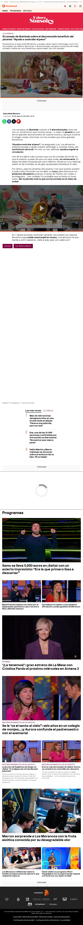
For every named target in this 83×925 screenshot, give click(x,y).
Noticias (27, 11)
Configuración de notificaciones (47, 920)
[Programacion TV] (70, 6)
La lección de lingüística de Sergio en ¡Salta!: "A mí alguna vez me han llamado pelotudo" (20, 769)
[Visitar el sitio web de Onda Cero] (65, 899)
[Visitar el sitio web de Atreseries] (55, 899)
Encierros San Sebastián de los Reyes (23, 2)
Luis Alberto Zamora (23, 246)
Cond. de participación (61, 916)
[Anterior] (1, 2)
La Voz (39, 2)
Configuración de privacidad (24, 920)
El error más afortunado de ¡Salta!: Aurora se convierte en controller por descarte (61, 768)
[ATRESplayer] (75, 6)
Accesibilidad (65, 920)
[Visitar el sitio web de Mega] (46, 899)
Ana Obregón (50, 29)
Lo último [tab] (48, 410)
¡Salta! (6, 2)
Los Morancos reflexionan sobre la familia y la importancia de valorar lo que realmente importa (20, 874)
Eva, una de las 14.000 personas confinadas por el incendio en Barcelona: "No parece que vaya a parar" (43, 437)
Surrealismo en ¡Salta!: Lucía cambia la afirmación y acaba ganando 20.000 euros (61, 606)
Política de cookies (46, 916)
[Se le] (41, 698)
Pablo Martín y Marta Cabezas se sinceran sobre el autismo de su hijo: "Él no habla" (42, 453)
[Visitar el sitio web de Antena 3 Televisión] (9, 899)
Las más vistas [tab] (33, 410)
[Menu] (80, 6)
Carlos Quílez (38, 29)
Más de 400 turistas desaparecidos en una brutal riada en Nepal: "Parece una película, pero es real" (42, 421)
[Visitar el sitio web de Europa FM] (74, 899)
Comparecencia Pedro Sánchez (54, 2)
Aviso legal (17, 916)
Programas (15, 11)
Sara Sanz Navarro (11, 114)
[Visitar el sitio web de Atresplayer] (41, 904)
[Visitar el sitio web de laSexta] (18, 899)
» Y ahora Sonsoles (27, 403)
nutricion (7, 246)
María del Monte (24, 29)
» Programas (14, 403)
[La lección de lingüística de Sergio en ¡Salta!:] (21, 751)
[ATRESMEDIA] (41, 893)
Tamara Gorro (63, 29)
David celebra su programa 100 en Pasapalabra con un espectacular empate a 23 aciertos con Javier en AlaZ (61, 874)
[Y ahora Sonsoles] (41, 26)
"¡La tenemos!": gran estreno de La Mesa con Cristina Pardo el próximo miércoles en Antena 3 (40, 667)
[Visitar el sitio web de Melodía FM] (30, 904)
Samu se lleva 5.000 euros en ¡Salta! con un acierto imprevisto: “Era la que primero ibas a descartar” (38, 569)
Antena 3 (5, 403)
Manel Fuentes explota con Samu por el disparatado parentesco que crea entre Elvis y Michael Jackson (20, 607)
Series (5, 11)
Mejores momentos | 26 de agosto (18, 722)
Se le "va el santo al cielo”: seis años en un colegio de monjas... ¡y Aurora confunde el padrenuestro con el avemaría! (41, 729)
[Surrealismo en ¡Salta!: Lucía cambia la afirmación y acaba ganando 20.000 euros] (61, 591)
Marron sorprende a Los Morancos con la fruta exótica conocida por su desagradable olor (39, 838)
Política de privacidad (30, 916)
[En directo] (65, 6)
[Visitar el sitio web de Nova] (37, 899)
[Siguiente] (81, 2)
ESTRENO (6, 662)
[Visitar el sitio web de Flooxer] (53, 904)
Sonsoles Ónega (9, 29)
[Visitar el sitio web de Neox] (27, 899)
